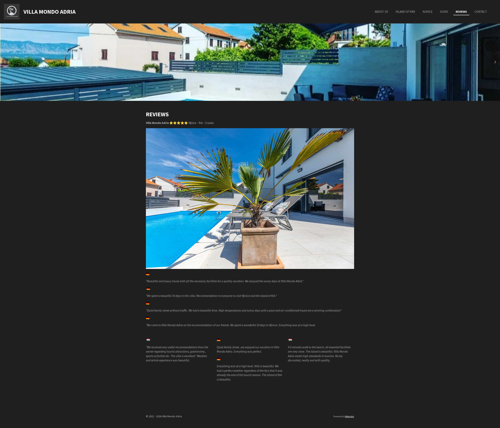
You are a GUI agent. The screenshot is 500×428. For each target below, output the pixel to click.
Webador (349, 416)
